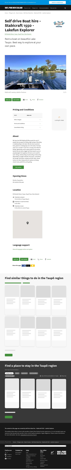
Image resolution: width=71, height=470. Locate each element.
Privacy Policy (29, 463)
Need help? (17, 454)
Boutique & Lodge (10, 376)
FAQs (27, 452)
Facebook (9, 456)
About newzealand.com (31, 454)
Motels (17, 373)
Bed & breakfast (33, 373)
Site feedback (18, 452)
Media (41, 454)
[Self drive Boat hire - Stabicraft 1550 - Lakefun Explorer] (59, 23)
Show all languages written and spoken (22, 249)
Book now (8, 99)
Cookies (28, 465)
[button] (27, 8)
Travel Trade (43, 458)
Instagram (9, 454)
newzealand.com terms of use (29, 435)
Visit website (16, 99)
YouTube (9, 458)
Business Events (43, 460)
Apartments (24, 373)
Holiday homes (9, 373)
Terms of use (29, 461)
